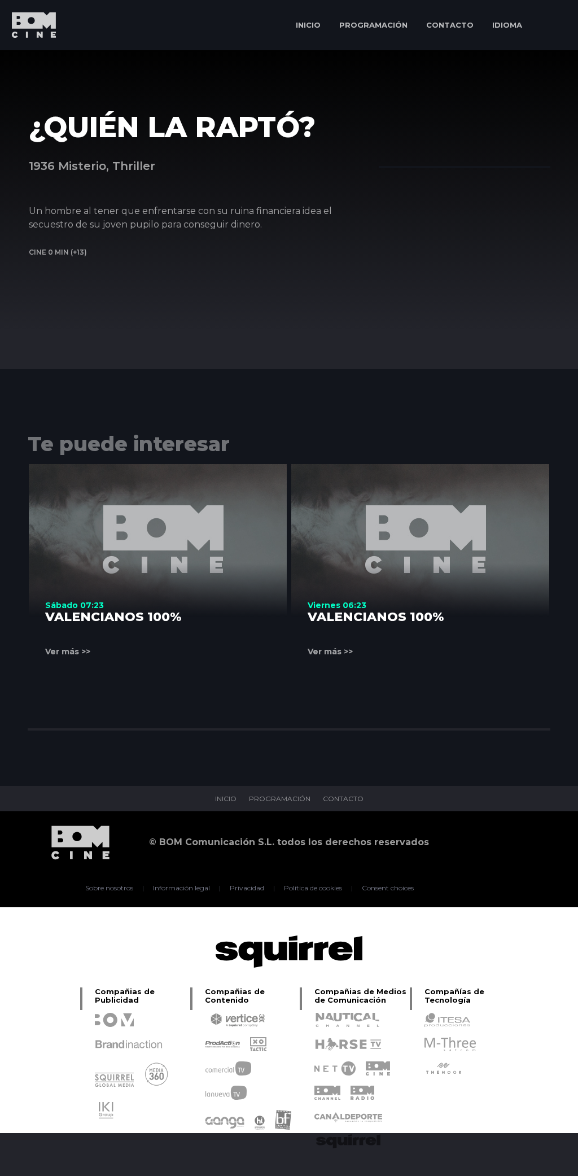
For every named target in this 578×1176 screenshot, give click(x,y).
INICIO (308, 24)
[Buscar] (553, 25)
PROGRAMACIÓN (373, 24)
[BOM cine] (28, 58)
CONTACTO (450, 24)
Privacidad (247, 888)
